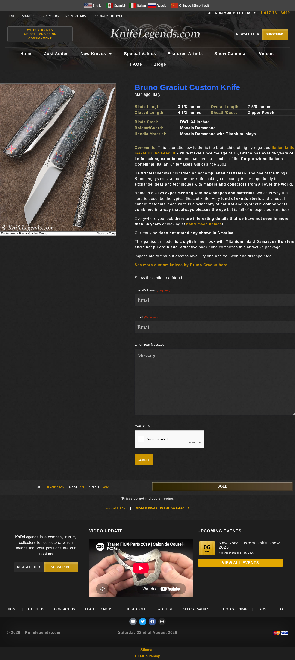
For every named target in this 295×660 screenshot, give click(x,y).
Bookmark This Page (108, 16)
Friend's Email (152, 290)
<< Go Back (115, 508)
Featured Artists (185, 53)
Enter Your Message (149, 344)
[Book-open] (133, 621)
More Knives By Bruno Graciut (162, 508)
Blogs (159, 64)
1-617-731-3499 (275, 13)
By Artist (164, 609)
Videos (266, 53)
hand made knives (204, 224)
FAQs (136, 64)
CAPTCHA (142, 426)
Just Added (56, 53)
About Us (28, 16)
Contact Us (50, 16)
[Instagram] (162, 621)
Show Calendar (76, 16)
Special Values (140, 53)
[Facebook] (152, 621)
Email (146, 317)
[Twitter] (142, 621)
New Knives (93, 53)
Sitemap (147, 650)
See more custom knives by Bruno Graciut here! (182, 265)
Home (11, 16)
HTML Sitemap (147, 656)
